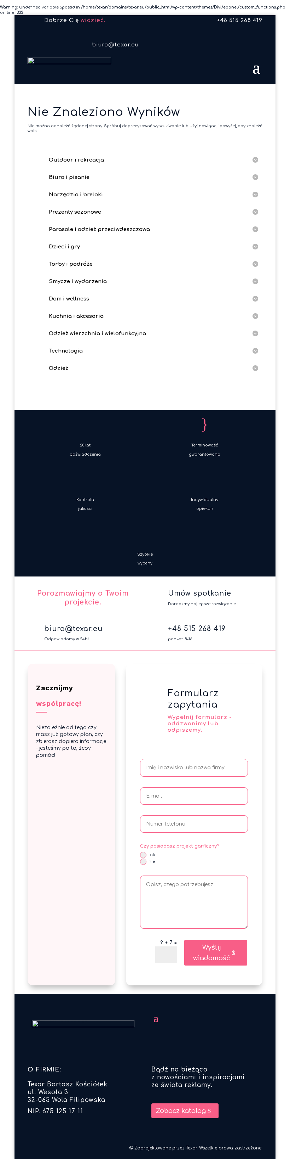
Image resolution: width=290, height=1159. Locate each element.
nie (152, 861)
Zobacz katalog (181, 1110)
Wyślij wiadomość (211, 953)
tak (152, 855)
